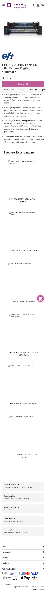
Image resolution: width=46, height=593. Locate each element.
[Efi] (8, 59)
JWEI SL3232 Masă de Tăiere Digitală (23, 404)
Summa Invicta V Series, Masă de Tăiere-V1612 (23, 251)
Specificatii (33, 90)
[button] (40, 298)
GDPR (9, 587)
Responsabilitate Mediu (21, 587)
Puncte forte (9, 90)
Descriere (21, 90)
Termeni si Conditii (37, 587)
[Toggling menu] (4, 4)
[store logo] (17, 6)
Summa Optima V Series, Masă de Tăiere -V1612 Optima (23, 354)
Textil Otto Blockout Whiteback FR (23, 301)
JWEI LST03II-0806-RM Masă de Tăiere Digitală (23, 456)
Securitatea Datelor (37, 589)
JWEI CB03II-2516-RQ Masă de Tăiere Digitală (23, 200)
